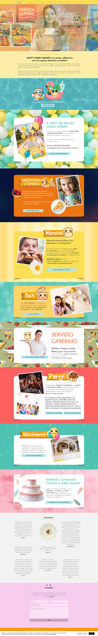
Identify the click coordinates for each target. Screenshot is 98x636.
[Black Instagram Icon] (50, 585)
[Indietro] (7, 29)
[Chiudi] (96, 633)
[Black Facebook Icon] (47, 585)
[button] (56, 2)
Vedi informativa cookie (51, 634)
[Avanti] (91, 29)
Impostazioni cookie (82, 633)
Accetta (91, 633)
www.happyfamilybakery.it (58, 630)
